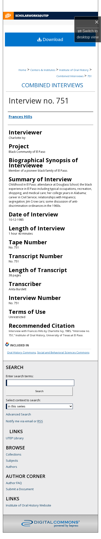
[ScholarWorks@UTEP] (50, 16)
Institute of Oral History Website (28, 505)
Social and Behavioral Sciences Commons (63, 352)
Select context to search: (23, 400)
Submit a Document (20, 489)
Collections (13, 454)
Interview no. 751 (39, 100)
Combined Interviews (69, 76)
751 (89, 76)
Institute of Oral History (74, 70)
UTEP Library (15, 438)
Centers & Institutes (42, 70)
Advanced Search (18, 414)
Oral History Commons (21, 352)
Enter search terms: (20, 376)
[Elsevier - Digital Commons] (50, 523)
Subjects (12, 460)
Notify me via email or (24, 421)
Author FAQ (14, 483)
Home (22, 70)
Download (52, 39)
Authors (11, 466)
